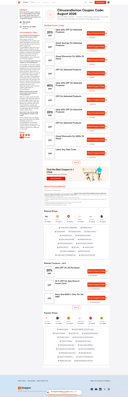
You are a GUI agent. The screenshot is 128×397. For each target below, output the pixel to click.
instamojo (58, 321)
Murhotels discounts (85, 251)
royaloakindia (81, 321)
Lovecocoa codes (89, 247)
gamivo (57, 219)
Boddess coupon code (65, 360)
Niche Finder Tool (42, 380)
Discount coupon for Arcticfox (85, 243)
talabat (68, 321)
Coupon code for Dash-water (88, 255)
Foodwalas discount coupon (84, 341)
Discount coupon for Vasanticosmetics (83, 337)
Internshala (91, 219)
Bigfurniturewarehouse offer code (84, 360)
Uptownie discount (63, 247)
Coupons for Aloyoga (60, 333)
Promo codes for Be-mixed (67, 239)
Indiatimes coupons (63, 329)
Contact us (100, 380)
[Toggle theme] (108, 2)
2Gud (90, 321)
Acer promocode (61, 231)
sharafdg (102, 321)
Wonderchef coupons (75, 231)
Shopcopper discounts (86, 352)
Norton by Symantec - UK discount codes (83, 329)
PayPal (46, 219)
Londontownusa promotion (65, 243)
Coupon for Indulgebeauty (68, 251)
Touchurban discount (67, 235)
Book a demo (22, 380)
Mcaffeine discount (87, 227)
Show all (76, 162)
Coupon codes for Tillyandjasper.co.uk (66, 255)
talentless (47, 321)
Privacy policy (34, 391)
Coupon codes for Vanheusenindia (69, 227)
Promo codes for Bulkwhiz (86, 345)
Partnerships (31, 380)
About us (93, 380)
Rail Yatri (80, 219)
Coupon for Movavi (91, 231)
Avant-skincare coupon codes (67, 345)
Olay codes (76, 247)
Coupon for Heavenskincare (66, 356)
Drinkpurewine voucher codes (68, 352)
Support (107, 380)
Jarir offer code (74, 333)
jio (67, 219)
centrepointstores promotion (91, 333)
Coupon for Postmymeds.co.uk (85, 356)
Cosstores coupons (64, 337)
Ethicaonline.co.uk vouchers (83, 235)
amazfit (101, 219)
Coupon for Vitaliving (67, 341)
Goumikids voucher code (85, 239)
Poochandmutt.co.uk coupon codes (66, 349)
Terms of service (43, 391)
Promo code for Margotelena (87, 349)
